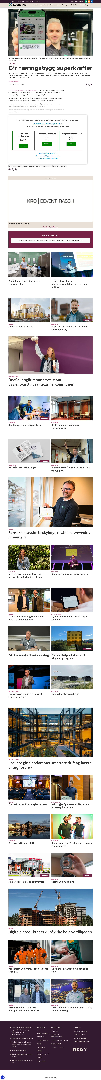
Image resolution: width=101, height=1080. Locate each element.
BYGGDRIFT (41, 1037)
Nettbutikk (74, 5)
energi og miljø (47, 166)
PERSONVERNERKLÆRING (81, 1041)
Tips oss (37, 1)
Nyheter (34, 5)
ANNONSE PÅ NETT (80, 1034)
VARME (40, 1058)
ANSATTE (55, 1031)
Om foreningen (54, 5)
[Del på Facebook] (86, 85)
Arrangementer (44, 5)
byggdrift (56, 166)
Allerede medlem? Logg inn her (48, 124)
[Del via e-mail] (91, 85)
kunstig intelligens (28, 166)
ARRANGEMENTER (57, 1037)
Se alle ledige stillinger (50, 227)
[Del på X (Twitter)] (89, 85)
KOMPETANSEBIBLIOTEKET (60, 1040)
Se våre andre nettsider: (77, 1)
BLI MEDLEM (55, 1034)
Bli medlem (29, 1)
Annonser (21, 1)
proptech (63, 166)
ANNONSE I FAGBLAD (80, 1038)
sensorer (38, 166)
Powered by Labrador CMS (50, 1077)
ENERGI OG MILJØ (43, 1040)
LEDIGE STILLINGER (57, 1047)
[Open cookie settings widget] (3, 1077)
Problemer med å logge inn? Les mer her (48, 156)
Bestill (23, 146)
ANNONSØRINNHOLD (43, 1033)
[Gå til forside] (17, 4)
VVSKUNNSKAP (56, 1044)
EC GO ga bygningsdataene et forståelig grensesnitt (22, 90)
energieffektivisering (15, 166)
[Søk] (91, 5)
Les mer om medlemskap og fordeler (48, 158)
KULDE (40, 1051)
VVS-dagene (65, 5)
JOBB (39, 1044)
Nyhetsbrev (11, 1)
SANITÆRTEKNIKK (43, 1054)
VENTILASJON (42, 1061)
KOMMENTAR (41, 1047)
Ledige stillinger (84, 5)
